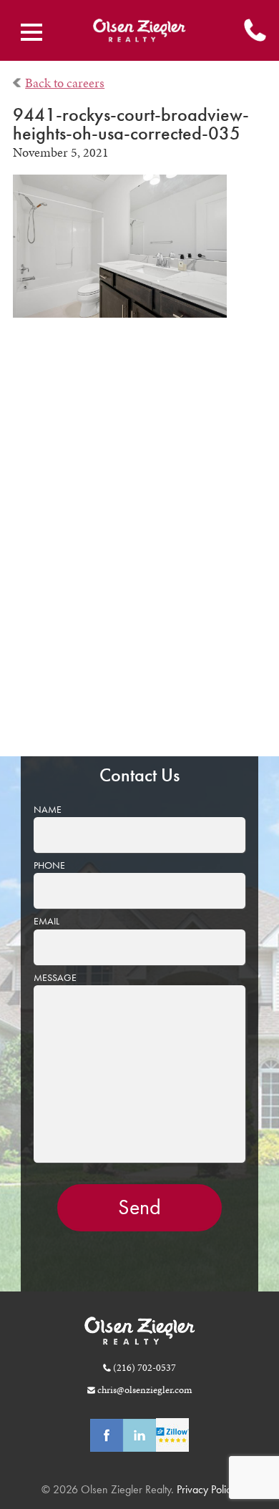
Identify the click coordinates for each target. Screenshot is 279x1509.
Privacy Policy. (206, 1489)
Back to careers (64, 83)
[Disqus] (140, 547)
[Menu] (31, 32)
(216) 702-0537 (144, 1367)
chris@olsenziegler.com (144, 1389)
